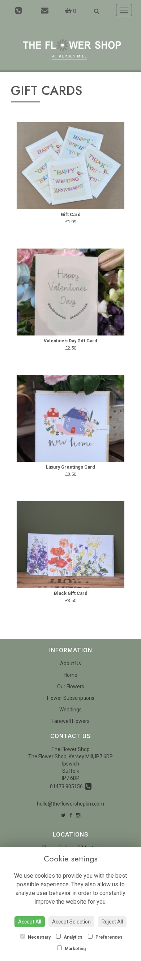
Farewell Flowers (71, 721)
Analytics (72, 937)
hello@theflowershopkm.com (70, 804)
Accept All (29, 922)
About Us (70, 663)
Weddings (70, 709)
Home (70, 675)
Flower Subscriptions (70, 698)
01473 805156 (67, 786)
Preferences (108, 937)
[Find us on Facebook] (70, 815)
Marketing (75, 948)
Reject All (112, 922)
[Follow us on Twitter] (63, 815)
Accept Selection (71, 922)
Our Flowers (70, 686)
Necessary (39, 937)
